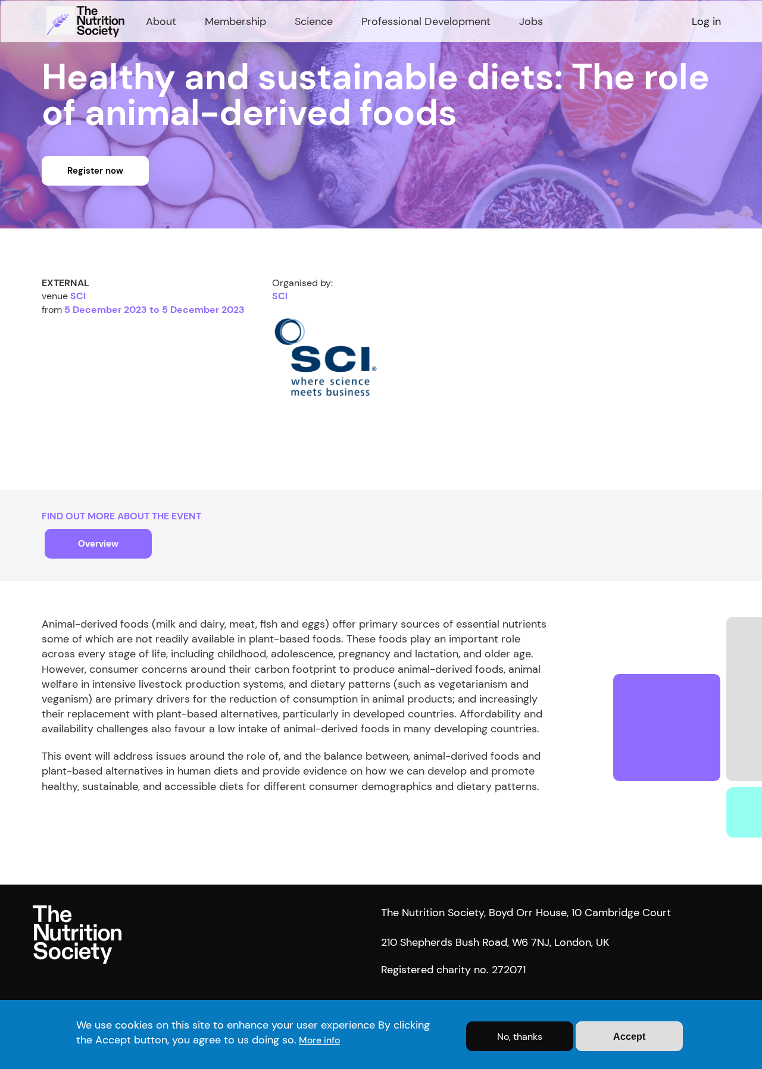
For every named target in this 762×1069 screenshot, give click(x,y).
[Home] (87, 21)
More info (319, 1040)
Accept (629, 1037)
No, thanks (519, 1036)
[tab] (98, 544)
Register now (95, 171)
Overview (98, 544)
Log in (706, 21)
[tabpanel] (381, 718)
